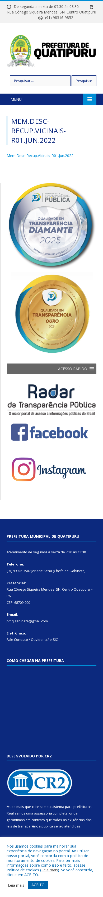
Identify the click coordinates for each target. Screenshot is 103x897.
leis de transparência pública (30, 826)
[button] (72, 369)
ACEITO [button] (38, 884)
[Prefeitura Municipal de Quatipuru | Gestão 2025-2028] (51, 50)
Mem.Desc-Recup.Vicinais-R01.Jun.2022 (40, 155)
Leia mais (49, 869)
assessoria (43, 813)
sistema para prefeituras (72, 806)
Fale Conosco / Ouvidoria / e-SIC (32, 639)
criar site (39, 806)
